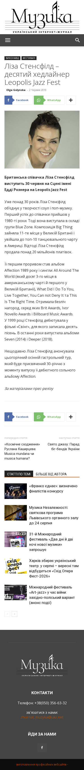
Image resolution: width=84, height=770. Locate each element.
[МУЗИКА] (42, 17)
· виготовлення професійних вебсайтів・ (42, 764)
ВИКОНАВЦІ (12, 58)
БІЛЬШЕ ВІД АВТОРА (51, 474)
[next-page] (14, 614)
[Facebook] (42, 747)
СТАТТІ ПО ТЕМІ (18, 474)
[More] (71, 100)
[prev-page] (7, 614)
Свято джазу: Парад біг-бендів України (64, 446)
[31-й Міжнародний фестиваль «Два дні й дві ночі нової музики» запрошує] (15, 539)
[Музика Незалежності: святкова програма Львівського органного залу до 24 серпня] (15, 513)
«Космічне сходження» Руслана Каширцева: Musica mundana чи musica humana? (22, 451)
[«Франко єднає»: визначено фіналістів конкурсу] (15, 491)
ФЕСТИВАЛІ (29, 58)
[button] (7, 40)
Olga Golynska (16, 90)
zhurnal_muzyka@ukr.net (42, 717)
